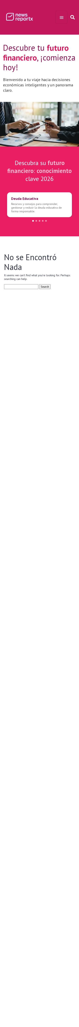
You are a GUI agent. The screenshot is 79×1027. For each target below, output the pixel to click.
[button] (33, 221)
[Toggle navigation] (61, 17)
